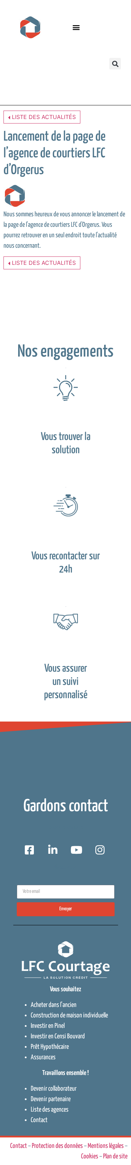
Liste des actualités (43, 116)
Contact (39, 1120)
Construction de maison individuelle (69, 1015)
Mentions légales (106, 1146)
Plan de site (115, 1156)
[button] (76, 27)
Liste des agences (49, 1109)
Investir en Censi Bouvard (58, 1036)
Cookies (89, 1156)
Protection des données (57, 1146)
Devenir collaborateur (54, 1088)
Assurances (43, 1057)
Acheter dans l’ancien (54, 1005)
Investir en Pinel (48, 1026)
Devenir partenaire (51, 1099)
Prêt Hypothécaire (50, 1047)
